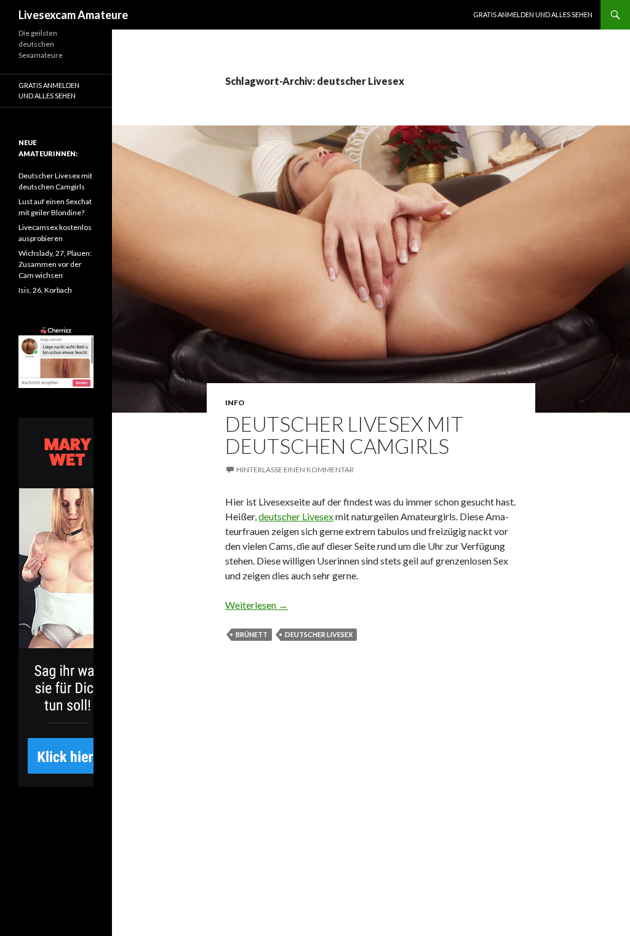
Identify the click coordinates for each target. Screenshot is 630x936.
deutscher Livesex (295, 516)
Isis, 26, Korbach (45, 290)
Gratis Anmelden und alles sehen (532, 14)
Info (235, 402)
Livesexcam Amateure (73, 15)
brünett (252, 634)
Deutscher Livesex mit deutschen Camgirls (344, 434)
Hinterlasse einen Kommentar (295, 469)
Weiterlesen (256, 605)
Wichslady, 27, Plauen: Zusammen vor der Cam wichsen (55, 264)
